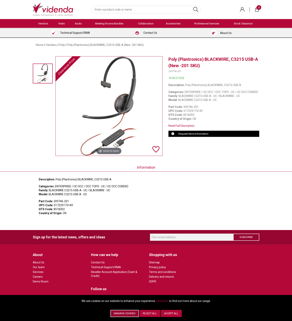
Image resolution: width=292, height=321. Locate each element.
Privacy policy (157, 267)
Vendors (43, 23)
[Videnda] (53, 9)
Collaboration (146, 23)
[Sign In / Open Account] (242, 9)
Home (39, 44)
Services (38, 272)
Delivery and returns (161, 276)
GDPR (152, 281)
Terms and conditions (162, 272)
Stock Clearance (243, 23)
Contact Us (98, 262)
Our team (39, 267)
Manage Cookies (124, 313)
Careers (38, 276)
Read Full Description (181, 125)
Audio (78, 23)
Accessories (173, 23)
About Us (38, 262)
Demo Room (40, 281)
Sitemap (154, 262)
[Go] (195, 9)
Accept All (171, 313)
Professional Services (206, 23)
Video (61, 23)
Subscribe (246, 237)
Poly (62, 44)
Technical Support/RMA (106, 267)
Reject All (150, 313)
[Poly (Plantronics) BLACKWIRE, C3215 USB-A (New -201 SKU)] (43, 73)
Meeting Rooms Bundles (109, 23)
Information (146, 167)
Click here (162, 301)
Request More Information (193, 133)
